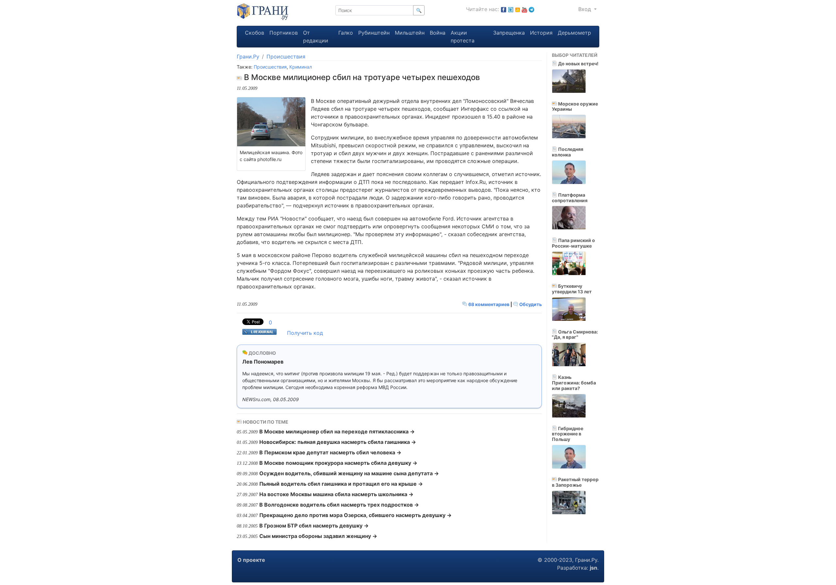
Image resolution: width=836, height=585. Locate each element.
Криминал (300, 67)
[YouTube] (524, 9)
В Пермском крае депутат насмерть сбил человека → (330, 452)
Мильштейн (410, 32)
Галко (345, 32)
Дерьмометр (574, 32)
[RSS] (517, 9)
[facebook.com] (503, 9)
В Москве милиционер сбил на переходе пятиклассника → (337, 431)
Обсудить (530, 304)
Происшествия (285, 56)
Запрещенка (509, 32)
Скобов (254, 32)
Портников (283, 32)
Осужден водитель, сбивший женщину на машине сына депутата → (349, 473)
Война (437, 32)
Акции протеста (462, 36)
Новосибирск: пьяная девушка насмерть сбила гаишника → (337, 442)
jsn (593, 567)
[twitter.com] (510, 9)
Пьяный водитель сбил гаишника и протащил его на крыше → (341, 483)
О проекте (251, 560)
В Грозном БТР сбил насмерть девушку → (314, 525)
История (541, 32)
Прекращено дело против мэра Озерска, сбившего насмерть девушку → (355, 515)
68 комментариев (488, 304)
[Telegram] (531, 9)
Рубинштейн (374, 32)
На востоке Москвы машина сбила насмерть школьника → (336, 494)
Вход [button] (585, 9)
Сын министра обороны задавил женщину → (318, 536)
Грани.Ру (248, 56)
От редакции (315, 36)
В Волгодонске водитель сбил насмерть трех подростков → (339, 504)
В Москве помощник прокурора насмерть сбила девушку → (338, 463)
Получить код (305, 333)
